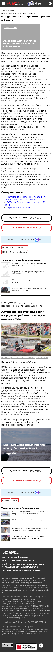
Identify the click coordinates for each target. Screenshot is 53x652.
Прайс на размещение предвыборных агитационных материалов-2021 (23, 565)
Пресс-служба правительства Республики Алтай (24, 357)
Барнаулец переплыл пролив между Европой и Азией (24, 446)
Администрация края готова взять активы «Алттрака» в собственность (29, 264)
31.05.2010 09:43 (8, 10)
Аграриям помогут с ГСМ (20, 207)
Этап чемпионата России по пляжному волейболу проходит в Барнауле (28, 537)
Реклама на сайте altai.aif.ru (18, 561)
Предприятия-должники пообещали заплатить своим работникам (25, 198)
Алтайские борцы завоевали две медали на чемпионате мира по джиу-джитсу (29, 529)
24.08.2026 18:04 (8, 303)
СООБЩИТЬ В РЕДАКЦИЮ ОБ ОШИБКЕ (21, 570)
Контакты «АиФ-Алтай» (15, 557)
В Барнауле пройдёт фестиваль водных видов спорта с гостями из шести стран (30, 513)
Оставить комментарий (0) (27, 228)
